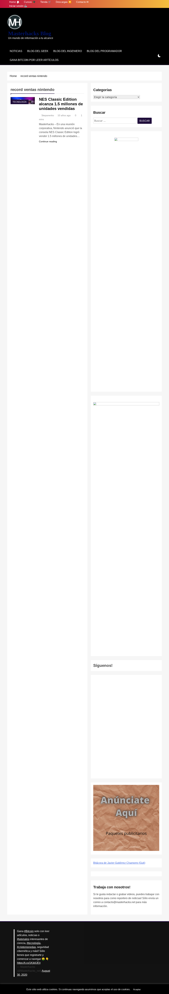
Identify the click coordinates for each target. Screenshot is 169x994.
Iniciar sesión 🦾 (18, 5)
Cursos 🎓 (30, 1)
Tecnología (20, 102)
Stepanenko (47, 115)
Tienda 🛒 (45, 1)
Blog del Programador (104, 51)
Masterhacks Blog (29, 33)
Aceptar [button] (137, 989)
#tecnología (33, 943)
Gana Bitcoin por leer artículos (34, 60)
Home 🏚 (14, 1)
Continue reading (48, 141)
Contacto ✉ (82, 1)
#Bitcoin (29, 931)
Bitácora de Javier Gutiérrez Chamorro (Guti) (119, 862)
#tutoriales (23, 939)
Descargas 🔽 (63, 1)
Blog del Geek (37, 51)
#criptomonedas (26, 947)
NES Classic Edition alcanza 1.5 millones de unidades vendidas (61, 104)
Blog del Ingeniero (67, 51)
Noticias (16, 51)
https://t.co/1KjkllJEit (28, 962)
